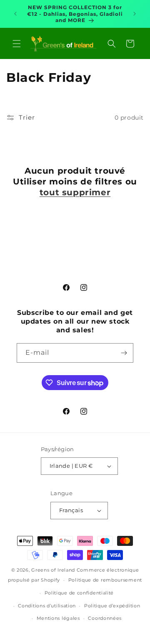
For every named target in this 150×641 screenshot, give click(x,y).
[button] (17, 43)
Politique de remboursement (105, 580)
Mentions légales (58, 618)
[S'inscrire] (124, 353)
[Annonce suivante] (134, 14)
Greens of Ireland (53, 570)
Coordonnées (105, 618)
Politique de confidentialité (79, 593)
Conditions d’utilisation (47, 606)
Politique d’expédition (112, 606)
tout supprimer (75, 192)
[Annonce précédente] (15, 14)
